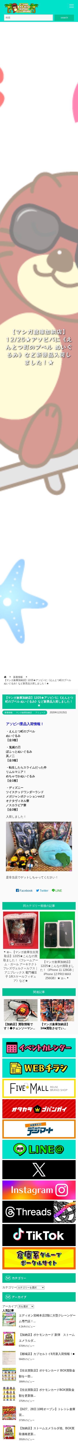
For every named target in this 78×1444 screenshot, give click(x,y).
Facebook (25, 890)
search (64, 17)
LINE (58, 890)
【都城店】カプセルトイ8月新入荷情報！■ (47, 1353)
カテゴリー (9, 1287)
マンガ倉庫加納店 (24, 712)
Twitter (43, 890)
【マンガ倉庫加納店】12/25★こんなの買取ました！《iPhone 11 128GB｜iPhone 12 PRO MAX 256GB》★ (57, 970)
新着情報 (9, 712)
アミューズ (40, 712)
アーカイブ (9, 1306)
